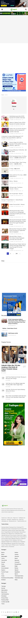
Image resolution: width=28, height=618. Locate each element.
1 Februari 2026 (18, 119)
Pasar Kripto (23, 536)
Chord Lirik (4, 560)
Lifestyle (17, 556)
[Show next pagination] (20, 253)
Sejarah (16, 570)
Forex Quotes (13, 535)
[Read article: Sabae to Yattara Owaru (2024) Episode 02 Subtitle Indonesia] (5, 124)
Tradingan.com (22, 517)
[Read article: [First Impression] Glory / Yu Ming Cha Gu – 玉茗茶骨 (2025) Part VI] (5, 158)
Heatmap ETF (20, 527)
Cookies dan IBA (5, 601)
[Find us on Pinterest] (9, 612)
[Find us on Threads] (11, 612)
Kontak (3, 588)
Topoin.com (4, 517)
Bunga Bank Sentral (16, 528)
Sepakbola (17, 572)
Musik (16, 558)
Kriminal (3, 579)
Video (16, 579)
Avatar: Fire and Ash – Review (17, 204)
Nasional (17, 560)
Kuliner (16, 552)
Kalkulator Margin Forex (6, 541)
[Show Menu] (2, 9)
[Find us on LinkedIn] (5, 612)
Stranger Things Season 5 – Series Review (12, 199)
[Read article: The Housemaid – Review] (5, 195)
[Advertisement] (14, 29)
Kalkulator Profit (8, 540)
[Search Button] (26, 9)
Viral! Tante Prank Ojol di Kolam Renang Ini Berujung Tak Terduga (16, 377)
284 (16, 253)
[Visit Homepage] (14, 9)
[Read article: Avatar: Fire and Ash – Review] (5, 206)
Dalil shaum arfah (13, 333)
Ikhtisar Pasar (16, 536)
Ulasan (11, 119)
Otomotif (17, 562)
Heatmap (3, 533)
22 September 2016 (12, 335)
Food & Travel (4, 572)
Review (16, 568)
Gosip (2, 575)
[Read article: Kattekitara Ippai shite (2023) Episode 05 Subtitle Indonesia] (5, 118)
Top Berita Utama (9, 536)
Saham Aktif (4, 530)
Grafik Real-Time (18, 533)
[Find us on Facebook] (1, 612)
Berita (2, 552)
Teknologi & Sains (19, 575)
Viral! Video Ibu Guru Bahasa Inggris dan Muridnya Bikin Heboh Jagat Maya (15, 384)
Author (6, 94)
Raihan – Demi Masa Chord (10, 328)
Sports (16, 573)
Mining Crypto (15, 544)
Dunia (2, 564)
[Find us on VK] (14, 612)
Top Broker (21, 544)
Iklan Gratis (4, 592)
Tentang (3, 586)
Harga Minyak (8, 532)
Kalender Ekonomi (5, 535)
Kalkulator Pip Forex (17, 540)
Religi (16, 566)
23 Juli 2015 (5, 330)
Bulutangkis (4, 556)
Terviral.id (9, 519)
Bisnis (2, 554)
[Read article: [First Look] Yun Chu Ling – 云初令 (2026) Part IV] (5, 176)
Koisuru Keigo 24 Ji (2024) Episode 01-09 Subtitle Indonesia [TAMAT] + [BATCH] (17, 144)
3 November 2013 (12, 325)
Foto (2, 573)
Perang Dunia (18, 564)
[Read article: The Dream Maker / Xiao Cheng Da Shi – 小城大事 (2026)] (5, 164)
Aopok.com (6, 615)
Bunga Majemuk (7, 543)
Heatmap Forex (12, 527)
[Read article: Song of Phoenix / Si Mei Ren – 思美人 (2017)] (5, 151)
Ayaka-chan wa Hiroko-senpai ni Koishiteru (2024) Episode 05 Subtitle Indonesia (17, 130)
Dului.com (21, 519)
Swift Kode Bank (15, 532)
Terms (2, 603)
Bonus (7, 546)
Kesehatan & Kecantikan (7, 577)
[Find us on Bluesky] (7, 612)
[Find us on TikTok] (18, 612)
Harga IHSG (24, 528)
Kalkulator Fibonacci (15, 538)
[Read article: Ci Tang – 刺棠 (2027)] (5, 170)
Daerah (3, 562)
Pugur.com (15, 517)
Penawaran (11, 546)
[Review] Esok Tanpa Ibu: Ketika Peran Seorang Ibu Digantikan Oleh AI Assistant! (17, 230)
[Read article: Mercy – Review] (5, 183)
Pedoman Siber (5, 599)
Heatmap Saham (5, 527)
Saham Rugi (18, 530)
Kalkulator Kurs (16, 541)
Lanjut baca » (11, 512)
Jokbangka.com (4, 521)
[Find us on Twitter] (3, 612)
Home (2, 94)
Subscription (4, 590)
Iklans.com (9, 517)
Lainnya (16, 554)
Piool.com (3, 519)
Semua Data (22, 532)
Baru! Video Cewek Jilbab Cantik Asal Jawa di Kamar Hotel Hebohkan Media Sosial (16, 396)
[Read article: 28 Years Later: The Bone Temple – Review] (5, 189)
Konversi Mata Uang (6, 538)
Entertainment (5, 568)
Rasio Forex (20, 535)
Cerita (3, 558)
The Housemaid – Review (16, 193)
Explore (3, 570)
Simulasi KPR (15, 543)
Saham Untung (11, 530)
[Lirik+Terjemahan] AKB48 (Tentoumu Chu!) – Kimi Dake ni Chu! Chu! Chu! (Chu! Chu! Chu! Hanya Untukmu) (16, 321)
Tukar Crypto (8, 544)
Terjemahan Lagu (19, 577)
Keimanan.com (15, 519)
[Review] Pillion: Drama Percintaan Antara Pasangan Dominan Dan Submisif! (16, 238)
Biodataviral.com (12, 521)
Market (3, 546)
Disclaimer (4, 596)
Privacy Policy (4, 597)
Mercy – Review (13, 181)
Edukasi (3, 566)
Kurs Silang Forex (10, 533)
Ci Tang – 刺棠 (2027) (14, 168)
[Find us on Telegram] (16, 612)
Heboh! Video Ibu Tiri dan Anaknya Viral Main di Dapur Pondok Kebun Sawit (10, 368)
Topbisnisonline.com (21, 521)
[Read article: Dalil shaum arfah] (4, 335)
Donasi (20, 543)
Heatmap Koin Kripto (6, 528)
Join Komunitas (5, 594)
